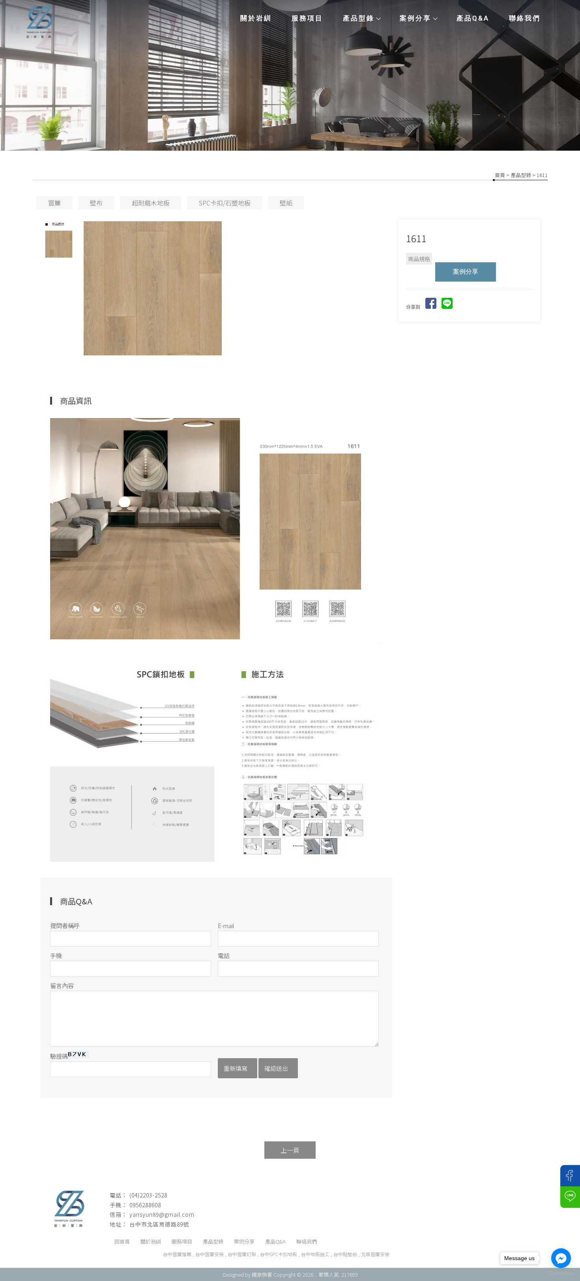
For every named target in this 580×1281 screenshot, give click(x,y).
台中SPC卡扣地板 (278, 1254)
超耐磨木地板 (151, 202)
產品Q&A (473, 18)
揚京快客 (262, 1274)
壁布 (96, 202)
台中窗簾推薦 (177, 1254)
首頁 (500, 175)
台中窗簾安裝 (209, 1254)
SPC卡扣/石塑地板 (225, 202)
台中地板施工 (315, 1254)
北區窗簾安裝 (375, 1254)
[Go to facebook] (561, 1258)
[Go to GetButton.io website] (561, 1273)
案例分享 (415, 18)
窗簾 (54, 202)
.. (316, 1274)
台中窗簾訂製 (242, 1254)
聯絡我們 (525, 18)
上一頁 (290, 1150)
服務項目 (307, 18)
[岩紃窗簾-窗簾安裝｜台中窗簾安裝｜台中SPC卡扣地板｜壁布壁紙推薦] (39, 23)
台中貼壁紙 (345, 1254)
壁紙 (286, 202)
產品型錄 (358, 18)
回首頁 (122, 1241)
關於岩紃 (256, 18)
